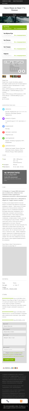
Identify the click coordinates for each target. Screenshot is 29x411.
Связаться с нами (6, 1)
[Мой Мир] (15, 368)
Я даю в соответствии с (13, 354)
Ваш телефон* (6, 329)
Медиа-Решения (15, 376)
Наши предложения (18, 1)
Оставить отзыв (9, 359)
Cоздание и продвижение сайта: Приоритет (13, 374)
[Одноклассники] (14, 368)
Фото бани (4, 3)
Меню (14, 15)
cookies (16, 406)
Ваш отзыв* (6, 335)
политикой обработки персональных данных (13, 356)
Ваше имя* (5, 323)
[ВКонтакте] (12, 368)
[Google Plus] (17, 368)
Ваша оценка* (6, 347)
